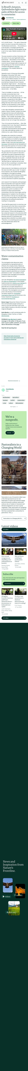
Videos (7, 896)
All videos (5, 529)
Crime (4, 403)
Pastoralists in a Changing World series (13, 518)
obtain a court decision (19, 283)
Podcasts (12, 912)
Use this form (12, 319)
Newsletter (8, 583)
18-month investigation (20, 279)
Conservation (21, 400)
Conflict (12, 400)
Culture (11, 403)
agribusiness (6, 397)
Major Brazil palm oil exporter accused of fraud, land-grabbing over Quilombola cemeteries (14, 337)
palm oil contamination (10, 281)
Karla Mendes (10, 17)
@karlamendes (5, 316)
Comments (6, 23)
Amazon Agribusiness (21, 19)
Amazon (14, 19)
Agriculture (16, 397)
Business (5, 400)
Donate (9, 432)
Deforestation (19, 403)
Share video (16, 23)
